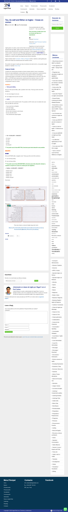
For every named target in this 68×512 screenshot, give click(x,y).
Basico (27, 6)
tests (53, 241)
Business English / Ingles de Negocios (56, 301)
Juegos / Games (56, 385)
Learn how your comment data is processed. (32, 336)
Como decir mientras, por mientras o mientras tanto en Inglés (57, 82)
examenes (54, 194)
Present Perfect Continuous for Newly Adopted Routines (57, 100)
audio (53, 170)
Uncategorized (56, 461)
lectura (53, 205)
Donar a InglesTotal (41, 9)
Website (7, 329)
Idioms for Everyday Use (57, 379)
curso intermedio (55, 185)
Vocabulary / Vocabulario (56, 250)
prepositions (54, 217)
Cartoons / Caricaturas (58, 304)
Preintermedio (34, 6)
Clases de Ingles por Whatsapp (57, 308)
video (53, 243)
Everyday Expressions (58, 363)
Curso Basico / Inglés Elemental (57, 336)
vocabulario (54, 247)
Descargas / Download (55, 351)
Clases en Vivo (56, 312)
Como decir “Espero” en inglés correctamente (57, 94)
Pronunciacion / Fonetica (56, 424)
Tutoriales (55, 459)
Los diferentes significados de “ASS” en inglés (57, 141)
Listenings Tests (56, 398)
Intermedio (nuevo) (26, 227)
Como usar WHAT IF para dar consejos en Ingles (57, 122)
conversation (55, 176)
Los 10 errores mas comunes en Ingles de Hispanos (57, 115)
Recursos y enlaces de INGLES (57, 434)
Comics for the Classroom (55, 323)
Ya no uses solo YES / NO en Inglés (57, 147)
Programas (55, 418)
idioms (53, 199)
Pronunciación (18, 229)
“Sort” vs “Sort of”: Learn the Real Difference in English (56, 152)
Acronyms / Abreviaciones (55, 261)
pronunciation (54, 227)
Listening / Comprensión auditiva (57, 392)
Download (35, 39)
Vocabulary (36, 229)
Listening (50, 9)
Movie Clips (55, 403)
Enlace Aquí (17, 65)
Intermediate (54, 201)
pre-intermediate (54, 211)
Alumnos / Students (57, 265)
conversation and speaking (55, 179)
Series (54, 437)
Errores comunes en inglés (57, 360)
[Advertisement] (29, 18)
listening (54, 209)
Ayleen (54, 284)
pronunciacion (56, 225)
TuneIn (30, 43)
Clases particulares (57, 317)
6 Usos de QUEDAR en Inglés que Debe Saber (57, 135)
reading (54, 229)
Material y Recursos (27, 229)
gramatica (55, 196)
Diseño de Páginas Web (57, 510)
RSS (34, 43)
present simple (55, 221)
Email (6, 327)
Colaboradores (56, 319)
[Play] (30, 37)
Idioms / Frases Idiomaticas (56, 375)
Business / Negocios (57, 297)
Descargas (55, 347)
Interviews (55, 383)
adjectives (53, 162)
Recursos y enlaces (56, 235)
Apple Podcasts (38, 42)
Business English (54, 172)
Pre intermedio (17, 227)
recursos (55, 231)
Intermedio (31, 9)
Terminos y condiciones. (26, 510)
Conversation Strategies (55, 332)
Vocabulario (52, 6)
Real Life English (57, 430)
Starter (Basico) (56, 444)
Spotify (44, 42)
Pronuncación (43, 6)
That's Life (55, 452)
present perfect (54, 219)
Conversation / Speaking (55, 327)
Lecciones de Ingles (57, 388)
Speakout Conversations (55, 441)
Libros (53, 207)
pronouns (53, 223)
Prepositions (55, 411)
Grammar (56, 198)
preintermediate (55, 213)
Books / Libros (56, 295)
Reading (57, 9)
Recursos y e (54, 233)
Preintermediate (56, 408)
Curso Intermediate (57, 340)
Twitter (22, 58)
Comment (7, 310)
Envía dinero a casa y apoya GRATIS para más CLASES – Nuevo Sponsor (57, 107)
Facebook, (18, 58)
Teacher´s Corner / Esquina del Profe (56, 448)
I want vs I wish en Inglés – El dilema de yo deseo (57, 128)
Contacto (22, 12)
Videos (54, 245)
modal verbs (55, 400)
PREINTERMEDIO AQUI (38, 49)
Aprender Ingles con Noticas (57, 274)
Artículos (54, 168)
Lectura (41, 227)
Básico (10, 227)
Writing (54, 471)
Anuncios (54, 166)
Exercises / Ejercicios (58, 369)
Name (6, 324)
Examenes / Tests (57, 366)
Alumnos (53, 164)
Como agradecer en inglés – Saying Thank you (57, 67)
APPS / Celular (56, 270)
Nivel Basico (56, 406)
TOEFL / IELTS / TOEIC (56, 455)
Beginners (55, 292)
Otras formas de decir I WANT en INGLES (57, 62)
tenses (53, 239)
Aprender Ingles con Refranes (57, 278)
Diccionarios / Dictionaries (55, 355)
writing (53, 253)
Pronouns (55, 420)
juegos (53, 203)
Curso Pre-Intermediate (21, 25)
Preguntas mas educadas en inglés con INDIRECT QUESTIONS (57, 75)
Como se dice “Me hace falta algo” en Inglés (56, 89)
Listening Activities (57, 395)
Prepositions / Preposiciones (55, 414)
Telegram (27, 58)
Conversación (23, 9)
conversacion (55, 174)
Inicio (21, 6)
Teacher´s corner (54, 237)
